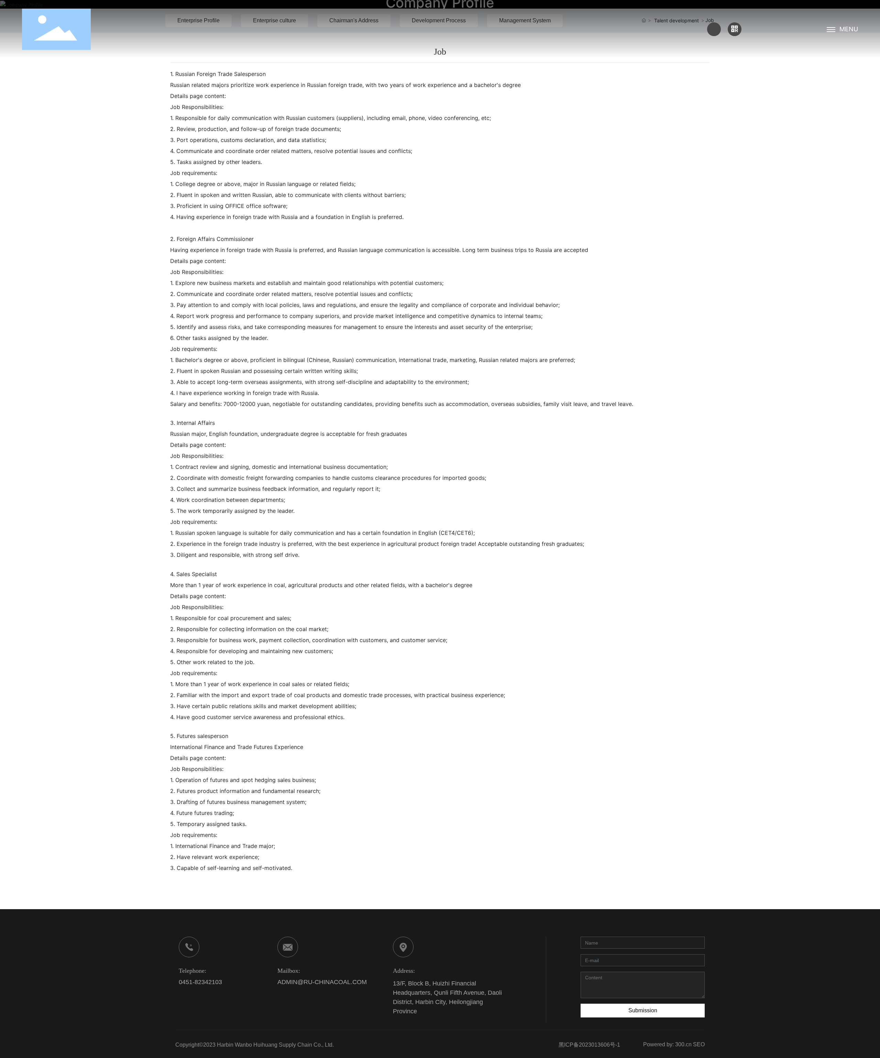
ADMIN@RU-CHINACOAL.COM (322, 982)
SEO (699, 1044)
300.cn (683, 1044)
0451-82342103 (200, 982)
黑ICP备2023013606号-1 (589, 1045)
